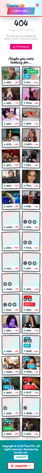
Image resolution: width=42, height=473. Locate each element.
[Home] (15, 5)
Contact (21, 457)
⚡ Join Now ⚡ (21, 11)
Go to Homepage (21, 46)
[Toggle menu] (37, 5)
